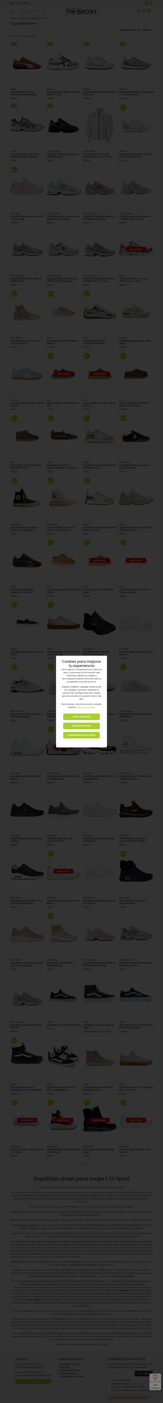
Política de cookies (85, 707)
